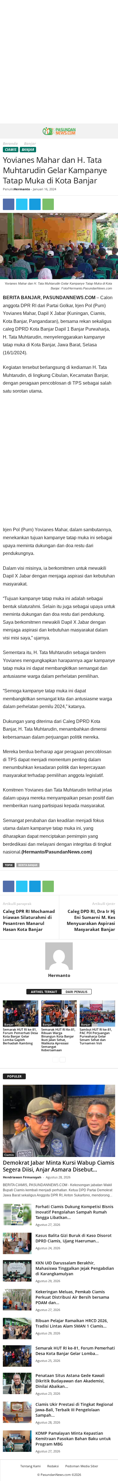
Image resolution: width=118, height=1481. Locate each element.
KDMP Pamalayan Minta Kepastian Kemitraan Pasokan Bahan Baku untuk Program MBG (73, 1438)
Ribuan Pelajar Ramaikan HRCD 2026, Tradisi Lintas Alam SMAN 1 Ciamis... (72, 1323)
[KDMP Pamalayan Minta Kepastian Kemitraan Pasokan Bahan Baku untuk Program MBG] (17, 1441)
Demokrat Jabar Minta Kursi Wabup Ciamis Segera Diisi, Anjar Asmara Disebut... (58, 1166)
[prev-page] (55, 1060)
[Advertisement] (59, 62)
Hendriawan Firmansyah (22, 1177)
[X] (21, 204)
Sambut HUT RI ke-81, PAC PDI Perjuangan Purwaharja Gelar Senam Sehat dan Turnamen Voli (96, 1036)
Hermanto (22, 189)
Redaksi (53, 1466)
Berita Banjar (28, 865)
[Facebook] (8, 204)
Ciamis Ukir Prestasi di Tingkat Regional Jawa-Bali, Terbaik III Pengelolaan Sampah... (74, 1410)
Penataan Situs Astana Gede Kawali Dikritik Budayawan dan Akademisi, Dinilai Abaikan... (70, 1381)
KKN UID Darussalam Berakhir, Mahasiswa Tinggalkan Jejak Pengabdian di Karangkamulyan (75, 1268)
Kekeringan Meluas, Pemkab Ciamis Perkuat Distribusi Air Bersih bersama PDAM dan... (72, 1297)
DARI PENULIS (76, 992)
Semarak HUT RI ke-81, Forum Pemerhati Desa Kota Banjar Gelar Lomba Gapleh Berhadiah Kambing (20, 1036)
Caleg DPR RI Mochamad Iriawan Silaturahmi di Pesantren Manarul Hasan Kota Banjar (29, 920)
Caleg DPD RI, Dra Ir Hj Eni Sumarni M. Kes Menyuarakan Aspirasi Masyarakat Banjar (91, 920)
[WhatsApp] (48, 204)
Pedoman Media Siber (81, 1466)
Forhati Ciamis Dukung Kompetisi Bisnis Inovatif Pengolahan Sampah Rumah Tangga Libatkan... (74, 1212)
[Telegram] (35, 204)
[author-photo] (59, 956)
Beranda (10, 143)
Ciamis (10, 149)
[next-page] (63, 1060)
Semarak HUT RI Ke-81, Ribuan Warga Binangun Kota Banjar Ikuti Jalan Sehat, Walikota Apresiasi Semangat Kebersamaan (58, 1039)
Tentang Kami (30, 1466)
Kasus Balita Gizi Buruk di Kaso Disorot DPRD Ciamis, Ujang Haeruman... (74, 1238)
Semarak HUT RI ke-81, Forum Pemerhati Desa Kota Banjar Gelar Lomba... (75, 1350)
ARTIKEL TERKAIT (44, 992)
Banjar (28, 149)
